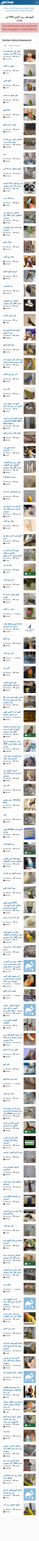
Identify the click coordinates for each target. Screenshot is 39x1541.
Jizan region (25, 8)
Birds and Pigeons (26, 11)
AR (37, 2)
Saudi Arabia (14, 8)
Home (6, 8)
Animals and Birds (12, 11)
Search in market (14, 46)
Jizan (32, 8)
